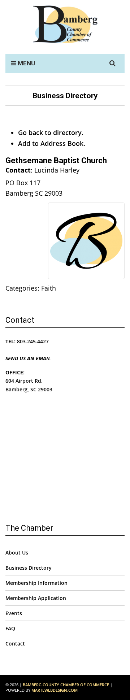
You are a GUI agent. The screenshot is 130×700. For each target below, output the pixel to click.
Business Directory (28, 567)
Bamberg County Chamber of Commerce (66, 684)
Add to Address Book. (51, 143)
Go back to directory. (50, 132)
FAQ (10, 628)
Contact (15, 643)
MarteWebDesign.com (54, 690)
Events (13, 613)
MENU (25, 63)
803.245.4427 (33, 341)
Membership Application (35, 598)
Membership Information (36, 582)
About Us (16, 552)
